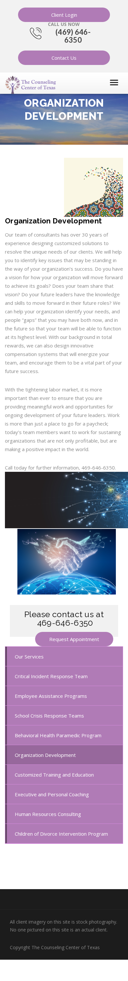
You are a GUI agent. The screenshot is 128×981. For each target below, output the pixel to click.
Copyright (55, 947)
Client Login (64, 14)
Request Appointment (74, 639)
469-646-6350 (65, 623)
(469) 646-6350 (73, 36)
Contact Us (64, 57)
